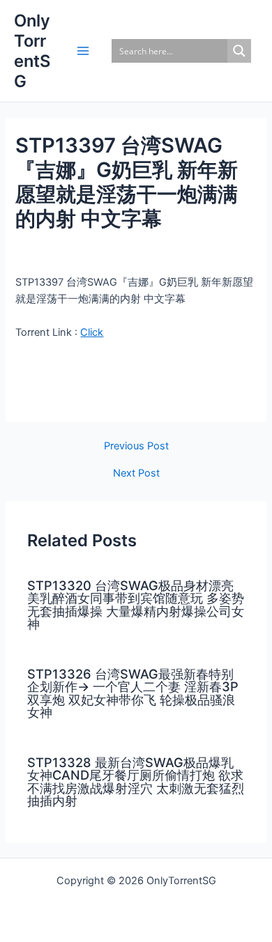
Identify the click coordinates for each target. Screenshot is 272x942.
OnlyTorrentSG (32, 51)
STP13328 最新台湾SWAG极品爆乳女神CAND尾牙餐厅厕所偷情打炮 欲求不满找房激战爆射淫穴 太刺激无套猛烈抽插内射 (135, 781)
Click (91, 332)
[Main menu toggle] (83, 50)
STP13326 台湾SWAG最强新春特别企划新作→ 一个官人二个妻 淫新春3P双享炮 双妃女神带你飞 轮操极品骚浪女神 (133, 693)
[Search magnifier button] (239, 51)
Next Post (136, 473)
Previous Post (136, 446)
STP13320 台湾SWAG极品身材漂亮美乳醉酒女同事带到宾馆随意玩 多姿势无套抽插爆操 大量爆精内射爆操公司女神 (135, 604)
